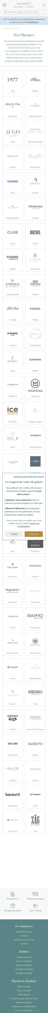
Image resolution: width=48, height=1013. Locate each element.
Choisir (14, 534)
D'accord (33, 534)
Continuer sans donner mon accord (28, 476)
